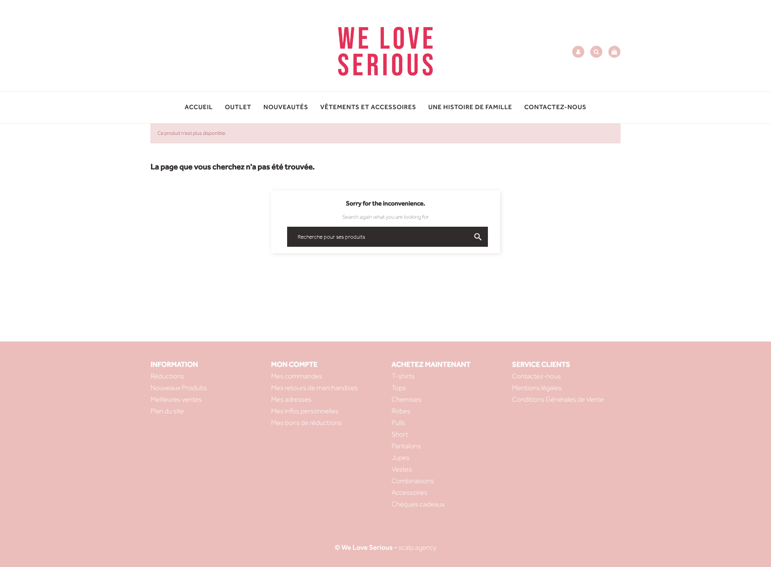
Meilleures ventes (176, 399)
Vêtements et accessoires (368, 107)
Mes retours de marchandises (314, 388)
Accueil (199, 107)
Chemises (406, 399)
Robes (401, 411)
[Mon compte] (578, 52)
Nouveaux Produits (179, 388)
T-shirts (403, 376)
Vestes (402, 469)
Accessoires (409, 492)
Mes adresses (291, 399)
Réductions (167, 376)
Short (400, 434)
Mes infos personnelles (305, 411)
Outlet (238, 107)
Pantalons (406, 446)
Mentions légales (537, 388)
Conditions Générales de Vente (558, 399)
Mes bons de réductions (306, 423)
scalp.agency (417, 547)
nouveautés (285, 107)
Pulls (398, 423)
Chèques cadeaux (418, 504)
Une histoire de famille (470, 107)
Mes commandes (296, 376)
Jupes (401, 457)
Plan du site (167, 411)
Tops (399, 388)
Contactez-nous (555, 107)
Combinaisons (413, 481)
